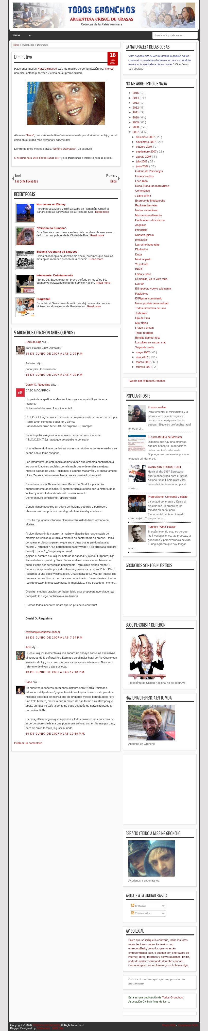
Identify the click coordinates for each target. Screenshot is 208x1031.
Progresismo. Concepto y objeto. (168, 496)
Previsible (141, 229)
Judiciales (141, 313)
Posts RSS (169, 1025)
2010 (136, 117)
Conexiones (142, 190)
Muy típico (141, 322)
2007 (136, 131)
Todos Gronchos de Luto (150, 308)
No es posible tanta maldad (151, 303)
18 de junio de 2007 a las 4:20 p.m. (55, 374)
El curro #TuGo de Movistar (165, 436)
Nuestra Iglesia (144, 234)
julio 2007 (142, 161)
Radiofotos (141, 293)
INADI (139, 268)
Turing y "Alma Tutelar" (162, 526)
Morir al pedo (143, 259)
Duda (138, 254)
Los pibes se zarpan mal (150, 342)
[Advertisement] (103, 783)
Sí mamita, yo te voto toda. (151, 278)
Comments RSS (188, 1025)
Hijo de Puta (142, 318)
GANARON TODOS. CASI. (165, 466)
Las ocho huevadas (147, 244)
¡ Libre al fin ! (143, 195)
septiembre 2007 (146, 151)
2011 (136, 112)
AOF (29, 647)
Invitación (141, 239)
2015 (136, 92)
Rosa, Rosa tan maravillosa (152, 185)
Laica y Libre (143, 274)
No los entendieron (146, 210)
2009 (136, 122)
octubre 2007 (144, 146)
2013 (136, 102)
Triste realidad (144, 332)
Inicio (16, 35)
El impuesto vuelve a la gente (153, 288)
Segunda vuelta (144, 347)
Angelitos (140, 224)
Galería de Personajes (149, 171)
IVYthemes (44, 1028)
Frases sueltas (144, 176)
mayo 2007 (143, 352)
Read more (102, 211)
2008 (136, 127)
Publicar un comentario (28, 743)
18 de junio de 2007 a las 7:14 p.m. (55, 637)
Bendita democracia (147, 337)
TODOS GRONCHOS (46, 1025)
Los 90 (139, 283)
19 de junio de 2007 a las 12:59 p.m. (55, 733)
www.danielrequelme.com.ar (43, 631)
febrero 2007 (144, 366)
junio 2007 (142, 166)
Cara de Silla (34, 341)
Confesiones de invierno (150, 220)
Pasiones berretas (146, 205)
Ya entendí (141, 264)
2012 (136, 107)
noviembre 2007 (146, 141)
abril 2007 (142, 357)
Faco (29, 682)
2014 (136, 97)
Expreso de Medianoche (150, 200)
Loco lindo (141, 181)
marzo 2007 (143, 361)
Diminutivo (23, 57)
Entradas (140, 905)
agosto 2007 (144, 156)
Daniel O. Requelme (38, 384)
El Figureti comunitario (148, 298)
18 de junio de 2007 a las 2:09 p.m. (55, 353)
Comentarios (142, 913)
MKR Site (58, 1028)
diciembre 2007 (145, 137)
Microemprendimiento (148, 215)
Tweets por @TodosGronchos (147, 380)
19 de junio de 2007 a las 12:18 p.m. (55, 672)
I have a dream (144, 327)
